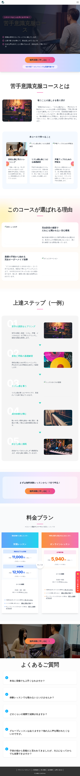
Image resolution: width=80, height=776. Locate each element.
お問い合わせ (58, 770)
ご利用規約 (35, 770)
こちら (25, 592)
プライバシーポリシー (24, 770)
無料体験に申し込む (38, 60)
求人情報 (43, 770)
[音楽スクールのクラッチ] (3, 2)
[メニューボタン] (77, 2)
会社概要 (50, 770)
